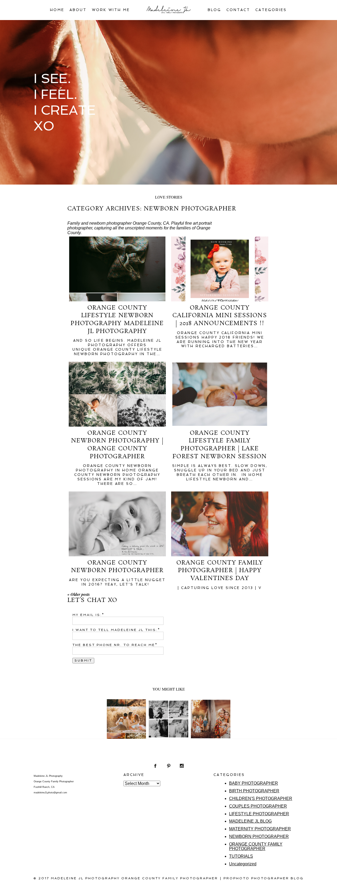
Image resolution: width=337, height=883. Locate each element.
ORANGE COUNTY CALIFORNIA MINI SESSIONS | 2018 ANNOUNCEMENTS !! (219, 315)
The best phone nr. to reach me (113, 645)
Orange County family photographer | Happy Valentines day (219, 570)
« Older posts (78, 594)
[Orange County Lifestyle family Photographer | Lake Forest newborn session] (219, 394)
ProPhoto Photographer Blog (264, 878)
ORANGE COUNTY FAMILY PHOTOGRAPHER (256, 846)
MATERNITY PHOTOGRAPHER (260, 829)
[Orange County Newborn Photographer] (117, 523)
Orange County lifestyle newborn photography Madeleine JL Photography (117, 319)
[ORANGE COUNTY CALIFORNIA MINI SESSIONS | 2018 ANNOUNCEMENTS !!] (219, 269)
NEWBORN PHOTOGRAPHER (259, 836)
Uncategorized (242, 864)
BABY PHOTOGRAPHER (253, 783)
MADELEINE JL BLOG (250, 821)
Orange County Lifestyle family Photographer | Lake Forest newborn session (219, 445)
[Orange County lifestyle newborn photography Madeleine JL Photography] (117, 269)
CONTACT (238, 10)
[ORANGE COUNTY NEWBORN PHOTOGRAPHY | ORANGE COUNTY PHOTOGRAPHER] (117, 394)
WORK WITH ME (111, 10)
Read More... (126, 732)
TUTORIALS (241, 856)
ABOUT (78, 10)
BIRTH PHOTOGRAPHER (254, 791)
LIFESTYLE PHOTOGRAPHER (259, 814)
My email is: (87, 615)
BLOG (214, 10)
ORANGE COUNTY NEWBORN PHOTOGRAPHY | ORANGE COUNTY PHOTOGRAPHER (117, 445)
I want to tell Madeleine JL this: (115, 630)
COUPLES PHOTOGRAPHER (258, 806)
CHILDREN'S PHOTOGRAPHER (260, 798)
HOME (57, 10)
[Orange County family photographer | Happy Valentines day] (219, 523)
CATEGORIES (271, 10)
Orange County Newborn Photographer (117, 567)
